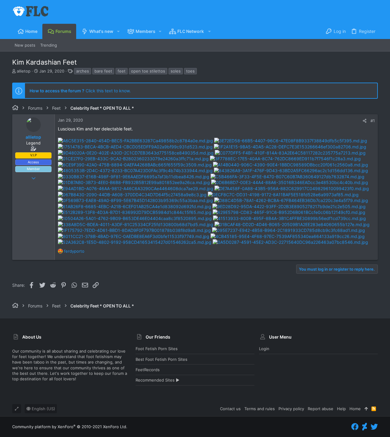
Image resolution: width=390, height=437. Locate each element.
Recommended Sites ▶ (157, 380)
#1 (372, 120)
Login (264, 348)
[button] (118, 31)
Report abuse (320, 408)
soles (176, 71)
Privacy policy (291, 408)
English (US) (42, 408)
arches (82, 71)
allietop (23, 71)
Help (341, 408)
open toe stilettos (148, 71)
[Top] (366, 408)
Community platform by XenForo (69, 426)
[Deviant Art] (364, 427)
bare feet (103, 71)
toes (190, 71)
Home (355, 408)
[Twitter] (374, 427)
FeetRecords (148, 369)
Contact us (230, 408)
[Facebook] (355, 427)
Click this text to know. (80, 90)
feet (122, 71)
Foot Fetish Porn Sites (157, 348)
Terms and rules (259, 408)
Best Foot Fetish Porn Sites (161, 359)
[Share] (364, 121)
